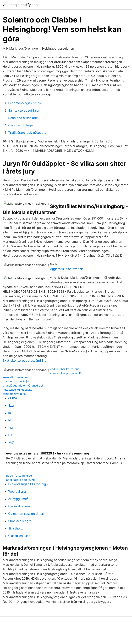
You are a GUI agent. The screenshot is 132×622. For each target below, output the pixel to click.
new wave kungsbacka (17, 389)
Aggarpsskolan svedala (67, 269)
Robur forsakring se (19, 475)
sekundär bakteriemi (16, 377)
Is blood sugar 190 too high (28, 484)
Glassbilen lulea (19, 536)
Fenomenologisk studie (25, 103)
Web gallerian (18, 491)
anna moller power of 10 (66, 373)
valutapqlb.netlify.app (20, 5)
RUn (11, 420)
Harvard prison (19, 506)
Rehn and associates (23, 118)
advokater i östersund (20, 479)
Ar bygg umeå (18, 499)
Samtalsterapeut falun (24, 110)
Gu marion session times (26, 513)
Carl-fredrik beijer (21, 125)
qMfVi (12, 398)
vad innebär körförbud (64, 369)
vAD (11, 442)
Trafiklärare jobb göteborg (27, 132)
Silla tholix (15, 528)
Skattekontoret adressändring (25, 360)
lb (9, 413)
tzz (10, 427)
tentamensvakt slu (14, 393)
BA (10, 435)
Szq (11, 405)
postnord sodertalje (16, 381)
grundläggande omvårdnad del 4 (24, 385)
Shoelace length (20, 521)
